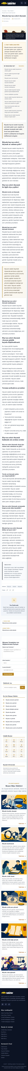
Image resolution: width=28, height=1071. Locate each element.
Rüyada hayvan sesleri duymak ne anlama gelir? (13, 70)
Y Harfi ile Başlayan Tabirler (7, 1021)
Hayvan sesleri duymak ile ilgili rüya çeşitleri (12, 74)
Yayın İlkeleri (4, 1048)
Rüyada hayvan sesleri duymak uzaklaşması (10, 86)
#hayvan (9, 586)
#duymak (20, 586)
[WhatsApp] (10, 590)
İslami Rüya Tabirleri (6, 1015)
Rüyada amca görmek (11, 703)
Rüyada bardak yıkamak (9, 811)
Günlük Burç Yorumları (6, 1029)
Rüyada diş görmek (10, 712)
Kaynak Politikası (5, 1051)
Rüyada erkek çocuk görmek (13, 721)
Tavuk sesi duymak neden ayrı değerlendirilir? (12, 106)
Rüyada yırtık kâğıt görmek (10, 940)
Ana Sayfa (4, 10)
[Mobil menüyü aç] (25, 3)
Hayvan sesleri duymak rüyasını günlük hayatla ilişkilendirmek (12, 90)
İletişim (3, 1057)
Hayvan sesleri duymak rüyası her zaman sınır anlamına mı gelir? (13, 102)
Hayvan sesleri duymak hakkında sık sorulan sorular (13, 98)
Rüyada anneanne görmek (12, 699)
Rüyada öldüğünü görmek (12, 709)
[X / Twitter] (13, 590)
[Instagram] (2, 1004)
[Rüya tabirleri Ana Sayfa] (8, 3)
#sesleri (14, 586)
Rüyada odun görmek (11, 724)
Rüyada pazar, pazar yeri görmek (14, 728)
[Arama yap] (21, 3)
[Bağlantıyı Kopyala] (7, 590)
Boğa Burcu (4, 1034)
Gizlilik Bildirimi (4, 1053)
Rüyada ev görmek (10, 718)
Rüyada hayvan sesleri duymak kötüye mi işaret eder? (12, 115)
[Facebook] (5, 1004)
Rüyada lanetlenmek (8, 844)
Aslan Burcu (4, 1036)
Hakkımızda (4, 1046)
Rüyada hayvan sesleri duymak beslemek (10, 81)
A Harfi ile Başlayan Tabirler (7, 1017)
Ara (22, 687)
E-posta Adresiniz (6, 667)
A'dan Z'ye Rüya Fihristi (6, 1013)
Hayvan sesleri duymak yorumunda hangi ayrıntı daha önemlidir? (13, 111)
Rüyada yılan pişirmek (8, 972)
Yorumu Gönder (8, 674)
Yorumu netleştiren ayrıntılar (11, 94)
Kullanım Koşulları (5, 1055)
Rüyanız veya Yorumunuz (8, 647)
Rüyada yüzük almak (8, 876)
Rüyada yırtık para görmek (10, 907)
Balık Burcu (4, 1038)
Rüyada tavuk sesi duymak (11, 78)
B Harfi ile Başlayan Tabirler (7, 1019)
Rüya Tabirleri (10, 10)
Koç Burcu (3, 1032)
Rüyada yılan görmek (11, 706)
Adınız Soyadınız (6, 660)
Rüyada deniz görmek (11, 715)
